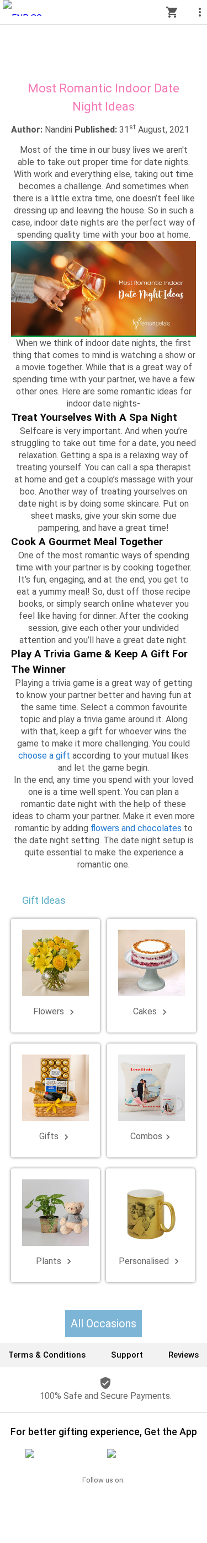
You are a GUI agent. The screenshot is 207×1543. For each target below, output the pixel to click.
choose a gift (44, 755)
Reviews (183, 1355)
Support (127, 1355)
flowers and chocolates (136, 828)
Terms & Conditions (47, 1355)
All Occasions (103, 1323)
